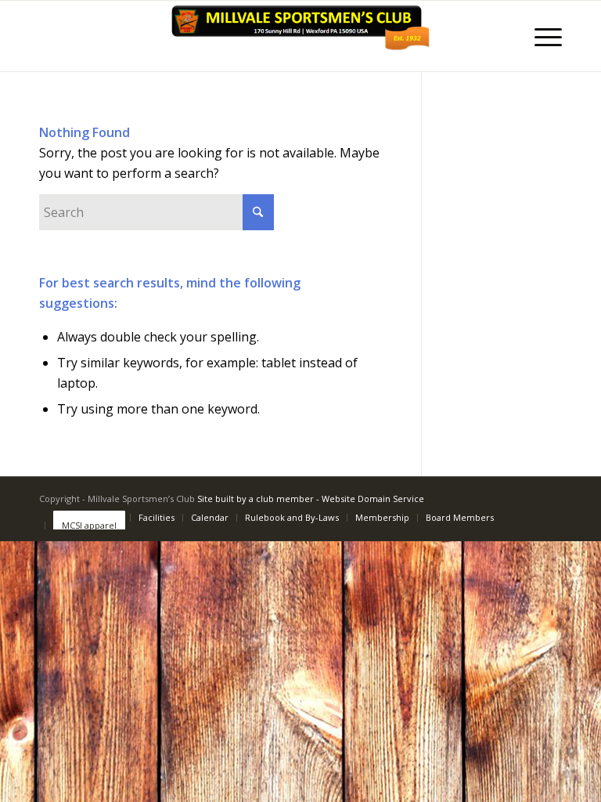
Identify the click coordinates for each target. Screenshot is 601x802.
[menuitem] (540, 36)
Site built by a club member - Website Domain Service (310, 498)
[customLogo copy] (300, 36)
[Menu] (540, 36)
